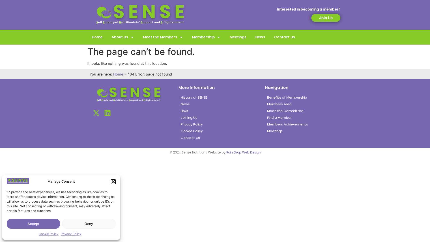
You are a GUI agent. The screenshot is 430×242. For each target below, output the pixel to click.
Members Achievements (287, 124)
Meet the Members (160, 37)
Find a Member (279, 117)
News (260, 37)
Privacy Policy (71, 234)
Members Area (279, 104)
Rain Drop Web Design (243, 152)
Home (97, 37)
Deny (89, 224)
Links (184, 110)
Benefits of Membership (287, 97)
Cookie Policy (48, 234)
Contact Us (284, 37)
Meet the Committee (285, 110)
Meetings (238, 37)
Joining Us (189, 117)
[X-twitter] (96, 112)
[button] (113, 181)
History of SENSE (194, 97)
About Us (120, 37)
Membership (203, 37)
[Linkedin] (107, 112)
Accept (33, 224)
